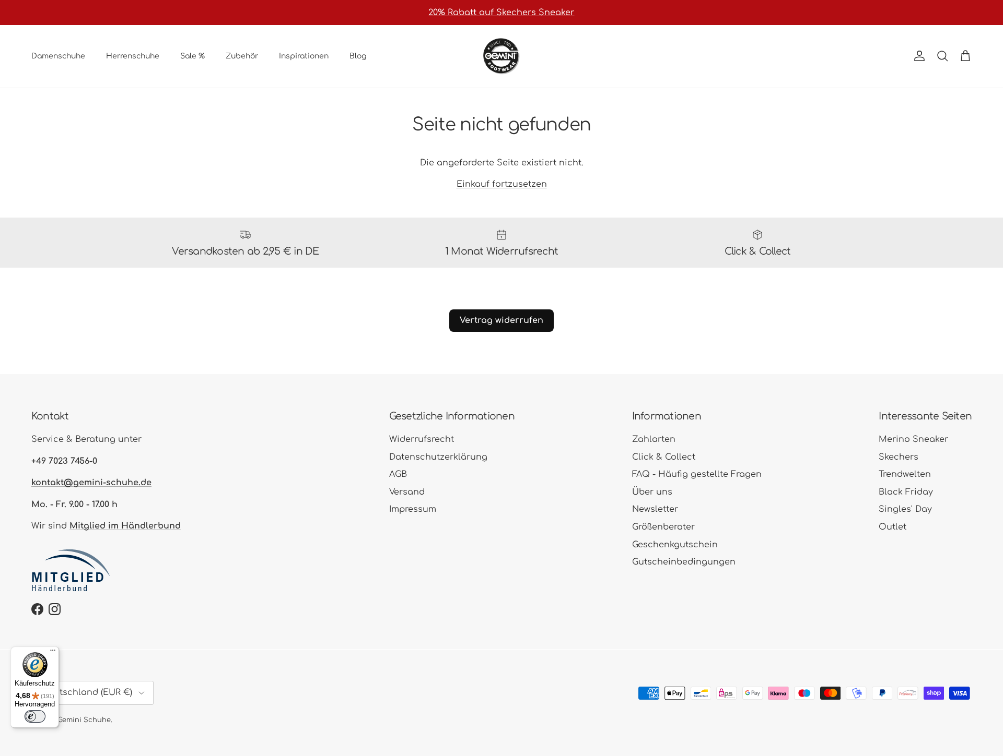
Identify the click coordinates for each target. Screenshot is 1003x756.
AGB (398, 474)
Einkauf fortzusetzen (502, 184)
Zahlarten (653, 439)
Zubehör (242, 56)
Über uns (652, 492)
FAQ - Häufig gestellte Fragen (697, 474)
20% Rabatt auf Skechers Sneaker (501, 12)
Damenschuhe (58, 56)
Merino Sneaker (913, 439)
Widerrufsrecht (421, 439)
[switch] (35, 716)
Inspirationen (304, 56)
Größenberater (663, 527)
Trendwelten (905, 474)
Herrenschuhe (132, 56)
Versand (407, 492)
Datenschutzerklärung (438, 457)
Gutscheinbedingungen (684, 562)
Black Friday (906, 492)
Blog (357, 56)
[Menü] (52, 652)
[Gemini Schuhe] (501, 56)
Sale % (192, 56)
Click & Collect (663, 457)
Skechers (898, 457)
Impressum (412, 509)
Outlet (892, 527)
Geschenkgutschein (675, 544)
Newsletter (655, 509)
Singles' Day (905, 509)
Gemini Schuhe (84, 720)
